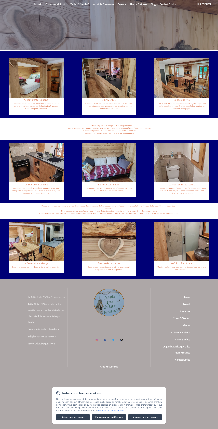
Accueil (37, 4)
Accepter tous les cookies (145, 417)
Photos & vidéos (138, 4)
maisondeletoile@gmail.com (41, 343)
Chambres (185, 311)
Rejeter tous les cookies (73, 417)
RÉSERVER (205, 4)
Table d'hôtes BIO (79, 4)
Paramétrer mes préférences (109, 417)
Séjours (122, 4)
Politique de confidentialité (111, 410)
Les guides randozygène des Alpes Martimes (176, 349)
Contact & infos (168, 4)
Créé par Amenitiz (109, 366)
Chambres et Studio (55, 4)
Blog (153, 4)
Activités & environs (103, 4)
